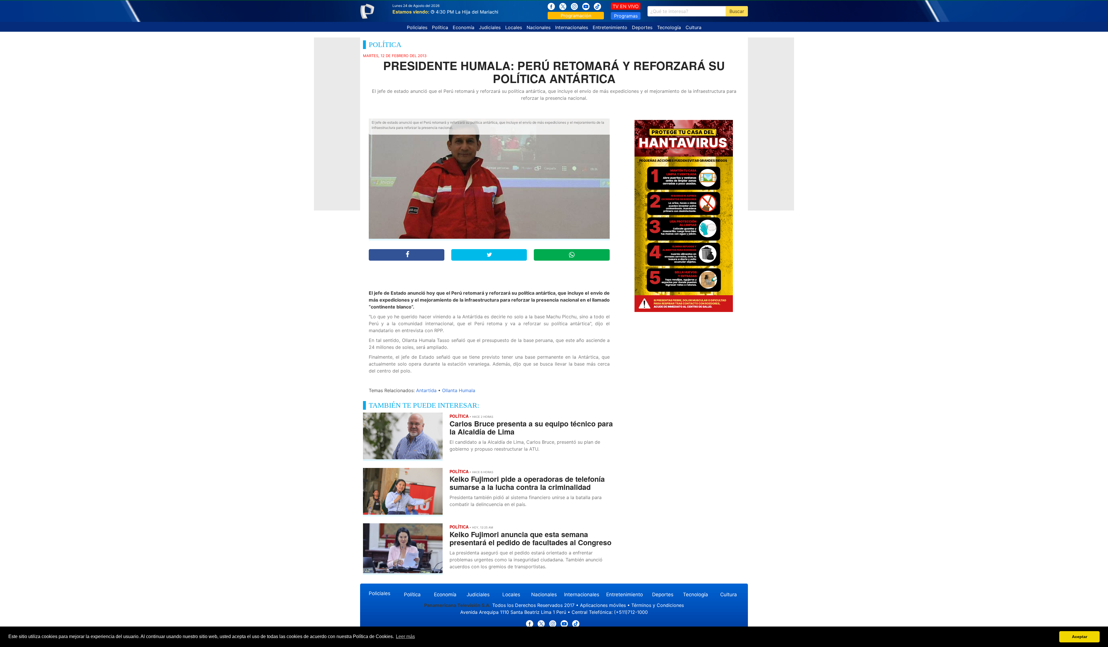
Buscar (736, 11)
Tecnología (669, 27)
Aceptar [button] (1079, 636)
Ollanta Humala (458, 390)
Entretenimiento (610, 27)
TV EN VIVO (626, 6)
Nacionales (539, 27)
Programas (626, 16)
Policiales (417, 27)
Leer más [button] (405, 636)
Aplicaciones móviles (603, 605)
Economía (463, 27)
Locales (513, 27)
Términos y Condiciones (657, 605)
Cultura (693, 27)
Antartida (426, 390)
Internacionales (571, 27)
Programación (576, 15)
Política (440, 27)
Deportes (642, 27)
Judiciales (490, 27)
